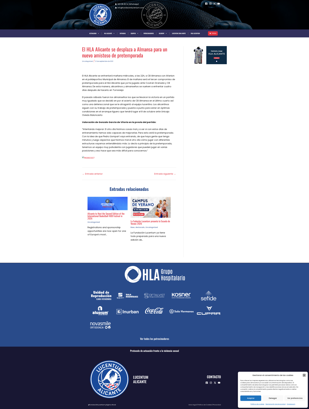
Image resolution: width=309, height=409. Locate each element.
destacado (140, 227)
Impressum (291, 404)
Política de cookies (257, 404)
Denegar (273, 398)
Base (133, 227)
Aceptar (251, 398)
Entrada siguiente (165, 174)
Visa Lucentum (195, 33)
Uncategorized (87, 61)
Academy (161, 33)
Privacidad (217, 405)
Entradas (123, 33)
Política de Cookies (205, 405)
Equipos (133, 33)
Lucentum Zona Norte (179, 33)
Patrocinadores (149, 33)
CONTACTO (214, 376)
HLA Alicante (108, 33)
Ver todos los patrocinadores (154, 339)
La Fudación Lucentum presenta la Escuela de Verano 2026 (150, 222)
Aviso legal (193, 405)
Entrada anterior (92, 174)
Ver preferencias (295, 398)
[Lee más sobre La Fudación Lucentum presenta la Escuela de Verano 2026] (151, 207)
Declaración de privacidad (276, 404)
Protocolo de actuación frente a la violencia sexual (154, 351)
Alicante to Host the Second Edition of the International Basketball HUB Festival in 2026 (106, 216)
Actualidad (92, 33)
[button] (304, 375)
